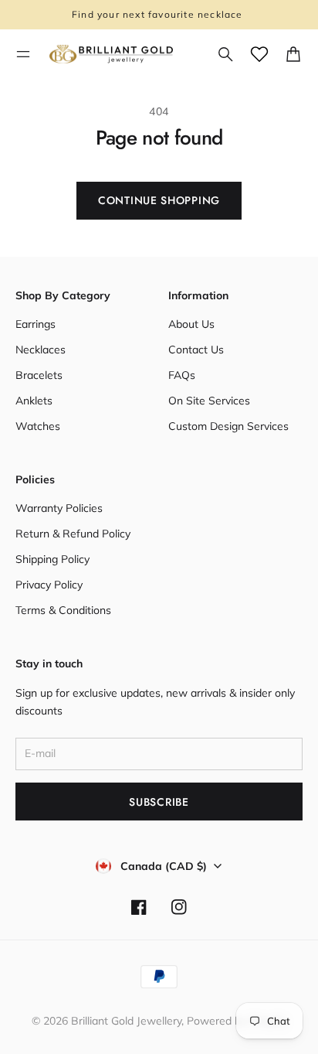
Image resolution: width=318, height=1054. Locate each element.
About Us (191, 324)
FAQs (181, 375)
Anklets (33, 401)
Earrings (35, 324)
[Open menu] (23, 54)
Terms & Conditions (63, 610)
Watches (37, 426)
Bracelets (39, 375)
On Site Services (209, 401)
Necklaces (40, 349)
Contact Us (196, 349)
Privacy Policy (49, 585)
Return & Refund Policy (72, 534)
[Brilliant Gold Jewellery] (111, 54)
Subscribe (158, 802)
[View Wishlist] (259, 54)
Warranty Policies (59, 508)
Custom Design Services (228, 426)
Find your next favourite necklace (159, 14)
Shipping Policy (52, 559)
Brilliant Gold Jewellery (126, 1021)
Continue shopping (159, 200)
